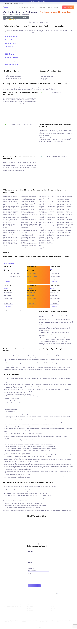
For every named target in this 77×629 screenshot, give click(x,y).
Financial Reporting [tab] (11, 57)
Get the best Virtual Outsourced (37, 12)
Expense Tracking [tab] (11, 39)
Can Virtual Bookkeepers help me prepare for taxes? (18, 458)
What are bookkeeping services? (13, 382)
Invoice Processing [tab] (11, 36)
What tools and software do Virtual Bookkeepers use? (18, 469)
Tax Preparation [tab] (10, 46)
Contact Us (53, 612)
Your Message (31, 573)
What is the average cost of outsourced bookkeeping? (18, 474)
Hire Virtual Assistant (23, 7)
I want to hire (31, 568)
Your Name (30, 551)
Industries (56, 7)
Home (52, 604)
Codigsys (21, 510)
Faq (51, 610)
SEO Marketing (30, 604)
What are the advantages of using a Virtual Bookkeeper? (19, 439)
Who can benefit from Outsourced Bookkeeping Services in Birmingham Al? (24, 433)
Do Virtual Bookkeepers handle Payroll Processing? (18, 453)
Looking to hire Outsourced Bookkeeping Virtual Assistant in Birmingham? (35, 84)
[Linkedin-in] (73, 3)
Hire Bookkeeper (33, 7)
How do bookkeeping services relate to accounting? (18, 463)
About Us (53, 608)
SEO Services (30, 606)
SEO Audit (29, 612)
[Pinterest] (16, 611)
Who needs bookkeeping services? (14, 387)
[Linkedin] (5, 611)
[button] (38, 383)
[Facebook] (7, 611)
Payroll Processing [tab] (11, 43)
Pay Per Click (30, 608)
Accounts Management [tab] (12, 49)
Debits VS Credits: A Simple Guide (61, 523)
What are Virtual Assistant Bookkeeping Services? (18, 426)
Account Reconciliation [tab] (10, 54)
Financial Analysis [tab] (11, 61)
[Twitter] (69, 3)
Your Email (30, 557)
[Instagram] (13, 611)
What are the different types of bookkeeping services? (18, 394)
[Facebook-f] (71, 3)
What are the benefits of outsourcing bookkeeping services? (20, 414)
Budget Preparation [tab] (11, 64)
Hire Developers (42, 7)
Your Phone (30, 562)
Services (50, 7)
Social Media (30, 610)
